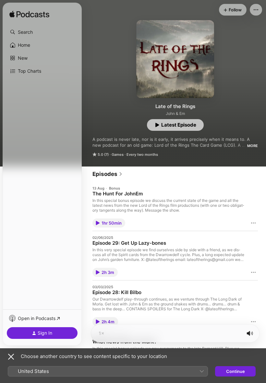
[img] (29, 14)
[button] (42, 32)
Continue (235, 371)
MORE (252, 145)
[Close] (11, 357)
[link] (107, 174)
